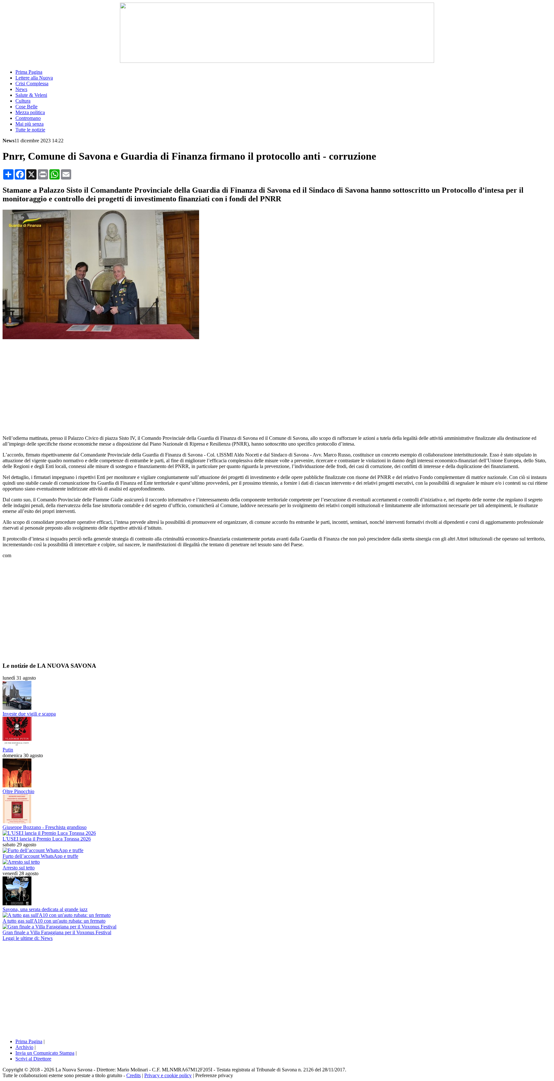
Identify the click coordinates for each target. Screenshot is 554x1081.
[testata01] (277, 61)
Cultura (22, 101)
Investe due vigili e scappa (29, 713)
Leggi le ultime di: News (28, 938)
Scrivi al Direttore (33, 1058)
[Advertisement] (277, 385)
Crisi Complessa (31, 83)
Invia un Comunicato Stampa (44, 1053)
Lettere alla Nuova (34, 77)
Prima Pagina (28, 72)
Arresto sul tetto (19, 867)
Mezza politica (30, 112)
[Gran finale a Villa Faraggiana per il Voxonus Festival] (59, 926)
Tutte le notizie (30, 129)
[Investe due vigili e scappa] (17, 708)
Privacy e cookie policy (168, 1075)
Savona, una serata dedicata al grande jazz (45, 909)
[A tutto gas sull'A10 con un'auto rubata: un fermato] (57, 915)
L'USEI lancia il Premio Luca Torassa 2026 (47, 839)
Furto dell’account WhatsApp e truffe (40, 856)
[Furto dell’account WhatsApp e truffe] (43, 850)
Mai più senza (29, 124)
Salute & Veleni (31, 95)
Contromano (28, 118)
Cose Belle (26, 106)
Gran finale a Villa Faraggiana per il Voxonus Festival (57, 932)
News (21, 89)
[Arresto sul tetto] (21, 862)
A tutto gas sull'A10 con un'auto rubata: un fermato (54, 921)
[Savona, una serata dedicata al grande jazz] (17, 903)
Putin (8, 749)
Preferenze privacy (214, 1075)
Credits (133, 1075)
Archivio (24, 1047)
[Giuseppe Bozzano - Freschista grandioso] (17, 821)
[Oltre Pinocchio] (17, 785)
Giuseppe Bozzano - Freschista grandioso (45, 827)
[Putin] (17, 744)
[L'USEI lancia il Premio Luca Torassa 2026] (49, 833)
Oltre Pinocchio (18, 791)
